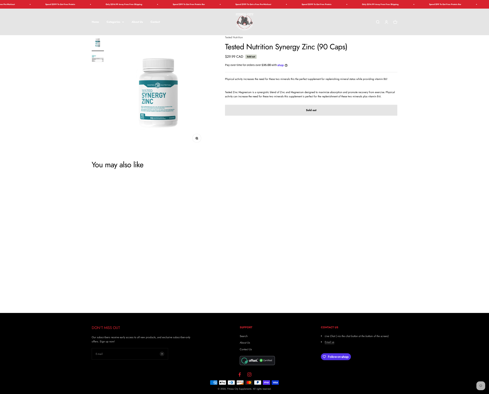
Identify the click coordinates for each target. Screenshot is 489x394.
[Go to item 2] (98, 59)
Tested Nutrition (234, 37)
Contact (155, 22)
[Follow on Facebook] (239, 374)
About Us (137, 22)
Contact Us (246, 349)
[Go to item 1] (98, 43)
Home (95, 22)
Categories (113, 22)
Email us (329, 342)
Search (244, 336)
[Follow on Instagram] (249, 374)
